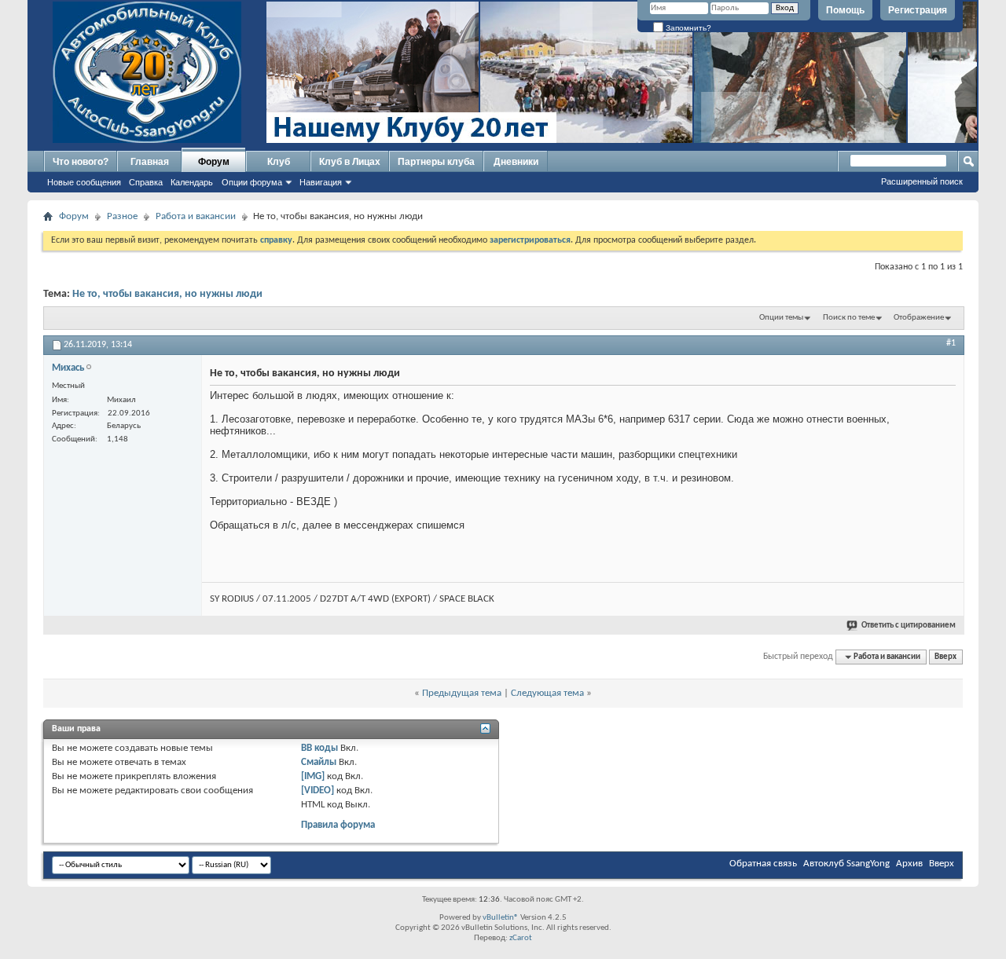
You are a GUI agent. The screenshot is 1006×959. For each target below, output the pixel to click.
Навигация (320, 182)
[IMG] (313, 776)
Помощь (845, 10)
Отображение (919, 317)
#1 (951, 343)
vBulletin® (501, 917)
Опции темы (781, 317)
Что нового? (80, 161)
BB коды (319, 748)
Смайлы (318, 762)
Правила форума (338, 825)
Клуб (278, 161)
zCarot (520, 938)
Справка (146, 182)
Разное (122, 216)
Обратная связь (763, 863)
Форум (213, 161)
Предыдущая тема (461, 693)
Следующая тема (547, 693)
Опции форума (252, 182)
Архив (909, 863)
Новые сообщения (84, 182)
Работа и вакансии (196, 216)
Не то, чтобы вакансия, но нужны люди (167, 294)
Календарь (192, 182)
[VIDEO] (317, 790)
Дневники (516, 161)
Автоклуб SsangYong (846, 863)
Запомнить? (687, 28)
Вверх (945, 657)
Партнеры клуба (436, 161)
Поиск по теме (849, 317)
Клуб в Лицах (349, 161)
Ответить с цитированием (908, 625)
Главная (149, 161)
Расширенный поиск (922, 181)
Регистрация (917, 10)
